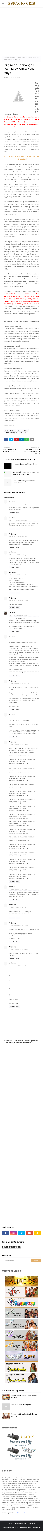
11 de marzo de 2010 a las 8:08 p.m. (18, 949)
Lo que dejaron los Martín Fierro (25, 464)
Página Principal (8, 57)
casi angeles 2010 (19, 57)
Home (10, 1523)
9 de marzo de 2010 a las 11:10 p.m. (18, 600)
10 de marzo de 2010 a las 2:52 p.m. (18, 889)
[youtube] (29, 1233)
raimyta (12, 612)
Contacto (32, 1523)
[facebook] (5, 1233)
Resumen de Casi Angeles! (21, 1404)
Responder (12, 512)
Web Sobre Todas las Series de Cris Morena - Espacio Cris (21, 1527)
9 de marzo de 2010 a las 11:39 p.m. (18, 639)
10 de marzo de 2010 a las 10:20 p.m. (19, 907)
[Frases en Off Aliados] (21, 1446)
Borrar (17, 512)
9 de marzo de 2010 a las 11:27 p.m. (18, 615)
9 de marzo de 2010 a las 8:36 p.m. (18, 504)
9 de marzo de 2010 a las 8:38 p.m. (18, 520)
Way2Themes (28, 1529)
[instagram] (13, 1233)
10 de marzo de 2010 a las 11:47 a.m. (19, 683)
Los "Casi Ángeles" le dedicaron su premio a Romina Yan (26, 473)
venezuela (23, 433)
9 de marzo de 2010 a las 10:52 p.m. (18, 575)
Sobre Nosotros (20, 1523)
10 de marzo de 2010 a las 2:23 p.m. (18, 744)
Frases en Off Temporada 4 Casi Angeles (24, 1396)
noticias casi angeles (11, 433)
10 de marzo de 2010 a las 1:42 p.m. (18, 717)
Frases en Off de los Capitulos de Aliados (24, 1415)
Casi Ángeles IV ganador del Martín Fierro (24, 481)
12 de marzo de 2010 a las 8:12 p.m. (18, 966)
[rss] (37, 1233)
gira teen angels (22, 430)
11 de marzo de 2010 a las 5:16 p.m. (18, 925)
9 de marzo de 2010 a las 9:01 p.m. (18, 536)
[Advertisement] (21, 31)
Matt (6, 77)
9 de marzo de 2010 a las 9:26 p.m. (18, 555)
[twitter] (21, 1233)
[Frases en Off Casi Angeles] (21, 1459)
